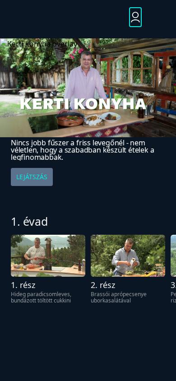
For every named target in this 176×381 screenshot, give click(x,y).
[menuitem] (88, 17)
